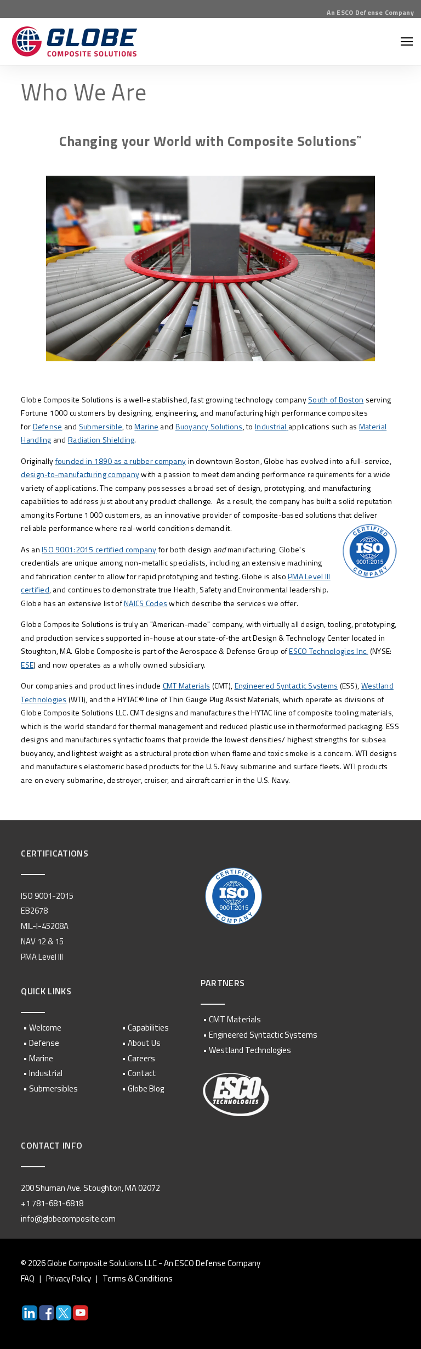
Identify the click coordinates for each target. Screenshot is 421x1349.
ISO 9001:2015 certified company (99, 549)
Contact (142, 1073)
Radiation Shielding (101, 439)
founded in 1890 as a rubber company (120, 461)
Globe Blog (146, 1088)
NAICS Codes (145, 603)
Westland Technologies (250, 1050)
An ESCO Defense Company (370, 12)
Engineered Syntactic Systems (286, 685)
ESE (27, 664)
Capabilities (148, 1027)
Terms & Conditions (138, 1278)
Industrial (271, 426)
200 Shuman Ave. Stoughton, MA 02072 (90, 1188)
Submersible (100, 426)
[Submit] (404, 218)
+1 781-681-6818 (52, 1203)
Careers (141, 1058)
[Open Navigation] (407, 41)
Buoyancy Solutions (209, 426)
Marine (146, 426)
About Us (144, 1043)
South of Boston (335, 399)
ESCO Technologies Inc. (328, 651)
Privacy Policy (68, 1278)
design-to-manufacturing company (80, 474)
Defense (47, 426)
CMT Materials (186, 685)
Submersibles (53, 1088)
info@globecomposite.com (68, 1218)
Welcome (45, 1027)
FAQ (28, 1278)
